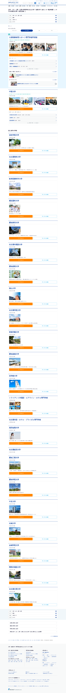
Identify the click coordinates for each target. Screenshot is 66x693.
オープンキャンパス (49, 6)
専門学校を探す (28, 652)
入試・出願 (55, 6)
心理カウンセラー (45, 665)
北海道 (9, 660)
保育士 (48, 656)
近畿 (11, 661)
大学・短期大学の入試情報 (12, 655)
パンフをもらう (21, 54)
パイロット (48, 662)
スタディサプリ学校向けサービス (13, 681)
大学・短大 (33, 6)
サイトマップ (10, 686)
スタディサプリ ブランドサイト (13, 679)
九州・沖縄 (20, 661)
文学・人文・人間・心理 (33, 640)
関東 (15, 660)
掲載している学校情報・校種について (32, 673)
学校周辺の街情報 (11, 673)
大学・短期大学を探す (11, 652)
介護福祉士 (52, 664)
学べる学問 (27, 30)
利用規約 (15, 686)
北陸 (9, 661)
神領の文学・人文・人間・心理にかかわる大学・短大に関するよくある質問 (25, 631)
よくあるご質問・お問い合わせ (43, 686)
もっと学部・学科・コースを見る (32, 68)
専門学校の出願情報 (29, 655)
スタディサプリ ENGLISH (31, 679)
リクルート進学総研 (23, 681)
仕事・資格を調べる (45, 652)
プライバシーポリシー (21, 686)
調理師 (52, 665)
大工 (44, 656)
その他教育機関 (43, 6)
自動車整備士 (46, 664)
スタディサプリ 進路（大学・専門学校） (14, 640)
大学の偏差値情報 (11, 656)
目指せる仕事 (14, 30)
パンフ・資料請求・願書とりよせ (31, 686)
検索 (35, 3)
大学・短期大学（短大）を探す (24, 640)
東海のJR (38, 640)
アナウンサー (54, 662)
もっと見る (54, 71)
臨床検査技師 (54, 656)
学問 (27, 6)
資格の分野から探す (14, 625)
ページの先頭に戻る (54, 636)
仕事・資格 (23, 6)
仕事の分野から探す (14, 622)
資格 (39, 30)
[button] (56, 84)
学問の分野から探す (14, 628)
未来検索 (13, 6)
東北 (12, 660)
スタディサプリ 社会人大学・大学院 (43, 679)
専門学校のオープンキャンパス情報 (32, 653)
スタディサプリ (22, 679)
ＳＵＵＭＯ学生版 (31, 681)
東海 (21, 660)
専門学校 (38, 6)
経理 (43, 662)
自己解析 (17, 6)
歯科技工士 (45, 658)
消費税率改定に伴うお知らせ (47, 673)
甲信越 (18, 660)
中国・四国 (15, 661)
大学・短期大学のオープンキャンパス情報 (15, 653)
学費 (51, 30)
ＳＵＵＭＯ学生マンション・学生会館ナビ (42, 681)
